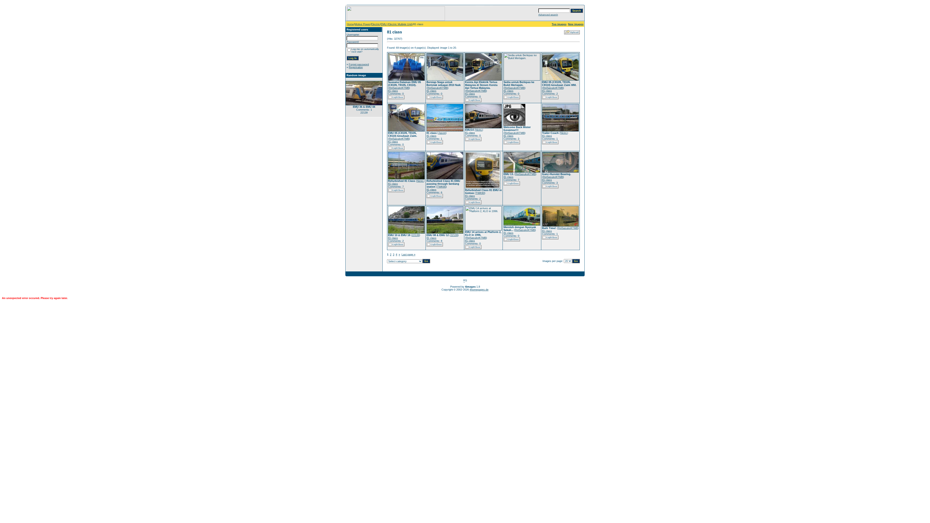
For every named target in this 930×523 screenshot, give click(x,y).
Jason (442, 132)
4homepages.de (479, 289)
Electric (375, 24)
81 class (393, 90)
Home (350, 24)
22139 (415, 235)
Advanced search (548, 14)
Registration (356, 67)
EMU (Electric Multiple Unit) (397, 24)
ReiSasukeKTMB (399, 87)
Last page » (408, 254)
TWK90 (441, 186)
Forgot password (359, 64)
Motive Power (363, 24)
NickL (478, 129)
